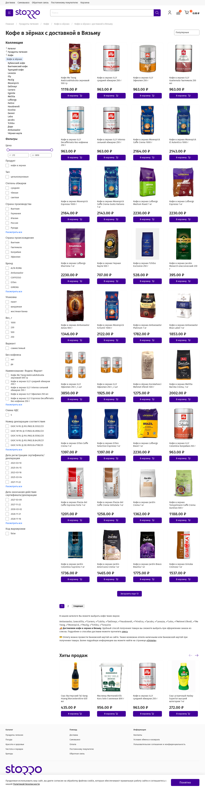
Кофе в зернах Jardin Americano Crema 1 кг (108, 565)
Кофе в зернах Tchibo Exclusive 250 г (144, 264)
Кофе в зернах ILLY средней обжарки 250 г (109, 79)
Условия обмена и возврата (146, 739)
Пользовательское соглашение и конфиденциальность (159, 744)
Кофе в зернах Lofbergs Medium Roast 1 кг (145, 202)
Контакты (137, 735)
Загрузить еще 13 (129, 593)
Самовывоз (23, 2)
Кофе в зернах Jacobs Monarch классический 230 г (183, 266)
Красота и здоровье (15, 744)
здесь (125, 631)
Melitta (11, 96)
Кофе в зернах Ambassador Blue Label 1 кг (183, 326)
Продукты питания (28, 24)
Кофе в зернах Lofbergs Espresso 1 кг (181, 202)
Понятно (185, 782)
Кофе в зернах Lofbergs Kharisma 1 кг (73, 264)
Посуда (9, 739)
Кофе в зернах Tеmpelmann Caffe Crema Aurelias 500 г (182, 505)
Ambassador (14, 130)
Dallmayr (12, 86)
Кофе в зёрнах (61, 24)
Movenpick (13, 83)
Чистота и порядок (14, 749)
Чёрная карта (15, 133)
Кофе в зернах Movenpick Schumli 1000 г (110, 326)
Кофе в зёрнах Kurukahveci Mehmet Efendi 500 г (147, 385)
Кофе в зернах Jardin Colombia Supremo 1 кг (73, 565)
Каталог (12, 48)
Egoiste (11, 93)
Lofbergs (12, 99)
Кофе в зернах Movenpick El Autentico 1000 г (182, 141)
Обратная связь (40, 2)
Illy (9, 76)
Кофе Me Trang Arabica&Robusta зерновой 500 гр (75, 80)
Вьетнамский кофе (18, 66)
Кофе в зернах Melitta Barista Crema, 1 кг (180, 385)
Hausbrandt (14, 106)
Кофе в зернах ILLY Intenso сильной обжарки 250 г (111, 141)
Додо (10, 126)
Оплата (73, 744)
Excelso (11, 110)
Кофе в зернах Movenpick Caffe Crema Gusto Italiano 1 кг (110, 204)
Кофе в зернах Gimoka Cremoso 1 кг (181, 565)
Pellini (11, 103)
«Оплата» (151, 640)
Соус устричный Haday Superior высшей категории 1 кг (181, 698)
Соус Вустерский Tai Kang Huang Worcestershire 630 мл (74, 698)
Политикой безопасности (26, 784)
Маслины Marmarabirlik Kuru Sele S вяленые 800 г (110, 697)
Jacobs (11, 120)
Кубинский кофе (16, 63)
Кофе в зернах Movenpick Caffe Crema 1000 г (146, 141)
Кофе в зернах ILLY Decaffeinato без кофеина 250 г (74, 142)
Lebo (10, 116)
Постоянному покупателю (64, 2)
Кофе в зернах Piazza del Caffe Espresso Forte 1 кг (74, 503)
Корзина (84, 2)
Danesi (11, 113)
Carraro (11, 89)
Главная (10, 24)
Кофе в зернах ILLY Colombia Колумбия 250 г (182, 444)
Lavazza (12, 73)
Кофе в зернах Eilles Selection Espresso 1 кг (108, 444)
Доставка (10, 2)
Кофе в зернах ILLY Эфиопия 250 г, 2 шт (107, 385)
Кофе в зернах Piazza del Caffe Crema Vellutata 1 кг (110, 503)
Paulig (11, 79)
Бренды (9, 754)
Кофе (46, 24)
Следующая (78, 606)
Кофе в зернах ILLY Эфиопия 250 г (143, 79)
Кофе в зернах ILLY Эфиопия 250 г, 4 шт (71, 385)
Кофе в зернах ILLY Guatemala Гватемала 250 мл (182, 80)
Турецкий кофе (16, 69)
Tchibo (11, 123)
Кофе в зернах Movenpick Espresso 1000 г (74, 202)
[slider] (8, 150)
